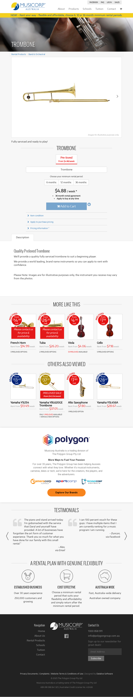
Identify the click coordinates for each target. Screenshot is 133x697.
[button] (7, 536)
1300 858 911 (95, 631)
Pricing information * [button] (39, 228)
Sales (117, 2)
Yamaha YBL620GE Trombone (51, 404)
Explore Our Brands (66, 492)
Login (109, 2)
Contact (40, 654)
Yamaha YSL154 (20, 402)
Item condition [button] (36, 215)
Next (117, 96)
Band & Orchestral (37, 54)
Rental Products (18, 54)
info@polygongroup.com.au (104, 635)
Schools (40, 645)
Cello (100, 342)
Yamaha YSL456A (107, 402)
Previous (15, 96)
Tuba (42, 342)
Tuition (41, 649)
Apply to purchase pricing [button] (41, 222)
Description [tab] (22, 237)
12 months (65, 182)
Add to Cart (68, 206)
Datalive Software (105, 673)
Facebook (94, 2)
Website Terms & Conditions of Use (67, 673)
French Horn (18, 342)
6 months (51, 182)
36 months (81, 182)
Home (41, 631)
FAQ (102, 2)
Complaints (44, 673)
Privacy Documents (29, 673)
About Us (39, 635)
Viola (71, 342)
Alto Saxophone (78, 402)
